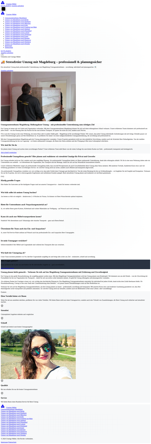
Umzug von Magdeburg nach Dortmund (18, 34)
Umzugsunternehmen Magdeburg (16, 18)
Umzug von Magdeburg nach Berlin (16, 20)
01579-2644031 (6, 6)
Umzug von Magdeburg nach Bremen (17, 38)
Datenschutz (9, 47)
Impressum (8, 45)
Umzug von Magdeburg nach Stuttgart (17, 29)
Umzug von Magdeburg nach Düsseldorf (18, 31)
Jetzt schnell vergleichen (9, 152)
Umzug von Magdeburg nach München (18, 23)
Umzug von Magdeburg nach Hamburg (18, 21)
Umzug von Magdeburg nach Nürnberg (18, 42)
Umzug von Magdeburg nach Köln (16, 25)
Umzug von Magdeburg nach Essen (16, 36)
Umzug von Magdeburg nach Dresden (17, 44)
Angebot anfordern (18, 6)
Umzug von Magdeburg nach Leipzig (17, 33)
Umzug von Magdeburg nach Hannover (18, 40)
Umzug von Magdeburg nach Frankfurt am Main (21, 27)
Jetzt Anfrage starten (7, 268)
